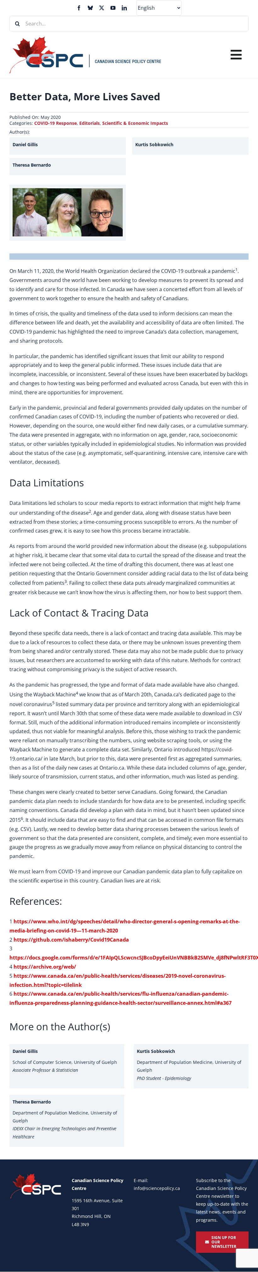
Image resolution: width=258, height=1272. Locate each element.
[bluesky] (90, 7)
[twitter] (101, 7)
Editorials (89, 123)
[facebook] (78, 7)
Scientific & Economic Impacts (135, 123)
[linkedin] (124, 7)
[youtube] (112, 7)
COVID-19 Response (55, 123)
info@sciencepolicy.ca (157, 1188)
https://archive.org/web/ (45, 966)
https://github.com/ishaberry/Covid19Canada (71, 939)
